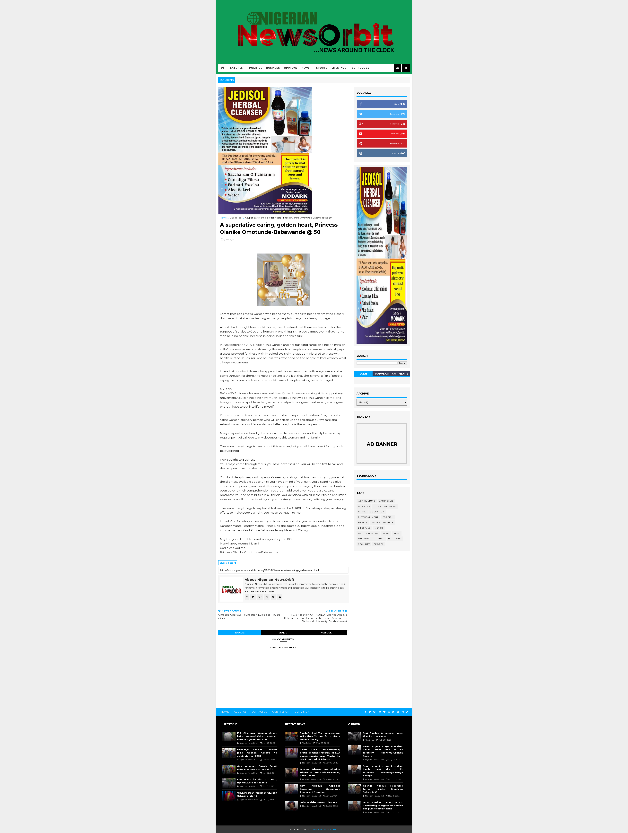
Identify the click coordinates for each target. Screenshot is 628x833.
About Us (240, 711)
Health (362, 522)
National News (368, 533)
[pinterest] (380, 712)
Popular (382, 373)
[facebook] (365, 712)
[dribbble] (389, 712)
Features (235, 67)
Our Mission (280, 711)
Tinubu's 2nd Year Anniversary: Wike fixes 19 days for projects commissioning (320, 736)
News (306, 67)
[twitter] (370, 712)
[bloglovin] (384, 712)
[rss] (393, 712)
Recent (363, 373)
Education (377, 511)
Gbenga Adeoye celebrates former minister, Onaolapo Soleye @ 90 (383, 788)
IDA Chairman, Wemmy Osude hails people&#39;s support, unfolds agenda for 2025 (257, 736)
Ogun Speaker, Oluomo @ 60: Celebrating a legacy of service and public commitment (383, 805)
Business (273, 67)
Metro (379, 528)
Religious (394, 538)
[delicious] (407, 712)
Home (223, 217)
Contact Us (259, 711)
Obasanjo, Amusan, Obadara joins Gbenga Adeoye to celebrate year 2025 (257, 752)
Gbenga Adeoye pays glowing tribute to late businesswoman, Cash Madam (320, 772)
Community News (385, 506)
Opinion (363, 538)
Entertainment (368, 517)
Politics (255, 67)
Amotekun (386, 501)
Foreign (388, 517)
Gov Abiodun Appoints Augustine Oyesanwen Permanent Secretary (320, 788)
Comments (400, 373)
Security (364, 544)
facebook (326, 632)
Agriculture (366, 501)
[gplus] (375, 712)
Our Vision (302, 711)
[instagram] (402, 712)
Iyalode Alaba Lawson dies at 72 (319, 802)
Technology (359, 67)
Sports (322, 67)
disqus (283, 632)
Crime (362, 511)
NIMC (397, 533)
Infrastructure (382, 522)
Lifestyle (338, 67)
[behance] (398, 712)
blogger (240, 632)
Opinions (291, 67)
